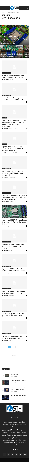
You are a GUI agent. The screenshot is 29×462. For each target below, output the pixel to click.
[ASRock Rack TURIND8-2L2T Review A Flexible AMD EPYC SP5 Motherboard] (14, 35)
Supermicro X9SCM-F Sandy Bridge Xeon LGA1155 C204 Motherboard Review (14, 222)
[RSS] (12, 454)
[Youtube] (25, 454)
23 (26, 272)
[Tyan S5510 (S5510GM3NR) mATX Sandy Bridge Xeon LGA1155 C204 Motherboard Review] (14, 187)
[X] (20, 454)
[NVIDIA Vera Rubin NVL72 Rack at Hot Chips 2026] (5, 375)
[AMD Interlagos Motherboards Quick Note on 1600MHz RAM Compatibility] (14, 162)
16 (13, 347)
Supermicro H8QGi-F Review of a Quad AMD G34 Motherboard (13, 292)
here (14, 442)
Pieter (3, 101)
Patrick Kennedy (5, 79)
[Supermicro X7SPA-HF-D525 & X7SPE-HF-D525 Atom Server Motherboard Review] (14, 138)
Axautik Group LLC (17, 460)
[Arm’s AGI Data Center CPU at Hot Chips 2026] (5, 397)
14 (6, 347)
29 (26, 226)
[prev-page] (3, 347)
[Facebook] (4, 454)
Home (3, 12)
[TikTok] (16, 454)
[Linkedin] (8, 454)
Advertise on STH (14, 429)
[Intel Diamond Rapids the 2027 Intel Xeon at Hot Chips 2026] (5, 390)
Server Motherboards (6, 34)
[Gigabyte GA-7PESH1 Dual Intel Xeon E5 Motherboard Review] (14, 67)
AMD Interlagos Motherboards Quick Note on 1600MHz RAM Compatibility (12, 173)
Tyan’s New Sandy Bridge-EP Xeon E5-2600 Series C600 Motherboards (14, 99)
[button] (2, 8)
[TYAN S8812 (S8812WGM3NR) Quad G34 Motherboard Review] (14, 305)
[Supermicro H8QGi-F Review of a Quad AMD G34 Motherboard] (14, 282)
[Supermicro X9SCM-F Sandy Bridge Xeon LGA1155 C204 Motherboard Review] (14, 211)
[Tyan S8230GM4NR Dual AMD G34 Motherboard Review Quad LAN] (14, 327)
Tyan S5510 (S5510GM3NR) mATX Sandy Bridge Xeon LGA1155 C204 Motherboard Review (14, 197)
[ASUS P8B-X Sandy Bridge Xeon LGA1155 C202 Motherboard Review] (14, 236)
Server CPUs (4, 117)
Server (6, 12)
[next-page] (16, 347)
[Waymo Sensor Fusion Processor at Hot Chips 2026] (5, 382)
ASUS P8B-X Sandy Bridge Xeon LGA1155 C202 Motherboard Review (13, 246)
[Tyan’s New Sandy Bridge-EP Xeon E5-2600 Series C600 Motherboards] (14, 89)
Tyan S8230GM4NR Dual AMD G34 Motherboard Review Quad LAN (14, 337)
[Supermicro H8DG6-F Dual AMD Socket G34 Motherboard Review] (14, 260)
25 (26, 128)
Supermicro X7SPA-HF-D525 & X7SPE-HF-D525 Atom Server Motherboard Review (13, 149)
